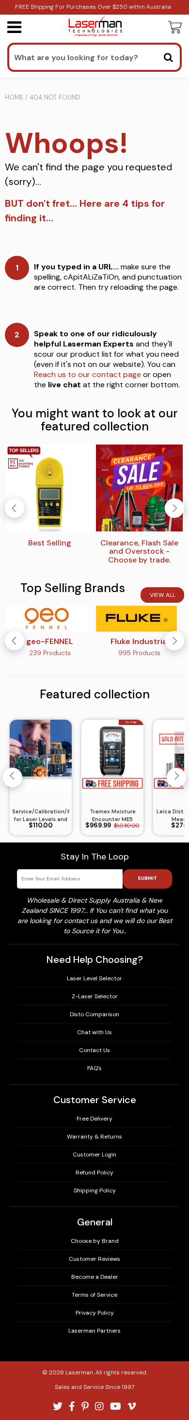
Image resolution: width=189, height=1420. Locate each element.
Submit (147, 878)
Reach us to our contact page (87, 374)
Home (14, 97)
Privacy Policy (95, 1313)
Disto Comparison (94, 1014)
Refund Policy (94, 1172)
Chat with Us (94, 1032)
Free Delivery (94, 1119)
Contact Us (94, 1050)
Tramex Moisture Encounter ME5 (113, 815)
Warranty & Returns (94, 1136)
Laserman (79, 1372)
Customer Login (94, 1154)
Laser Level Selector (94, 978)
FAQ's (94, 1068)
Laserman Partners (94, 1331)
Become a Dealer (94, 1277)
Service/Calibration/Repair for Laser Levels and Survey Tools (40, 816)
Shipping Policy (95, 1190)
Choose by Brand (95, 1241)
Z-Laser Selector (95, 996)
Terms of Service (94, 1295)
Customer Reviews (94, 1259)
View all (162, 595)
